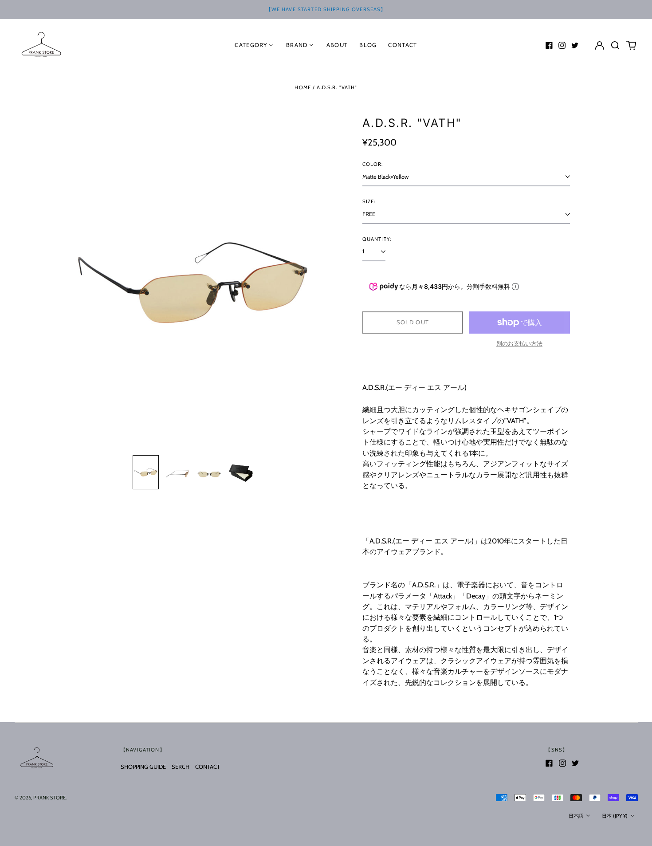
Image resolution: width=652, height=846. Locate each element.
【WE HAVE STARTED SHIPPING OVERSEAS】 (326, 9)
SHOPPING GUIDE (143, 766)
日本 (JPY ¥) (615, 816)
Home (303, 87)
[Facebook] (549, 45)
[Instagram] (562, 45)
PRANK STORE (49, 798)
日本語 (577, 816)
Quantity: (376, 239)
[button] (615, 45)
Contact (402, 44)
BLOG (368, 44)
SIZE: (369, 201)
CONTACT (207, 766)
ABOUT (337, 44)
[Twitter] (574, 45)
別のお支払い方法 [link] (519, 343)
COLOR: (372, 164)
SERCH (180, 766)
